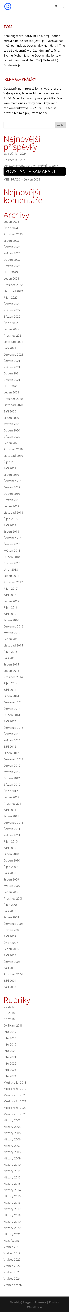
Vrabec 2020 (12, 1259)
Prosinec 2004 (13, 974)
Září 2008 (10, 911)
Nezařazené (12, 1241)
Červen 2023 (12, 247)
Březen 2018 (12, 563)
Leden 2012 (11, 797)
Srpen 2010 (11, 854)
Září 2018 (10, 525)
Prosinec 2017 (13, 582)
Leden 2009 (11, 892)
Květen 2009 (12, 886)
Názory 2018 (12, 1215)
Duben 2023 (12, 260)
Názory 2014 (12, 1190)
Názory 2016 (12, 1202)
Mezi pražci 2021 (15, 1101)
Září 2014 (10, 690)
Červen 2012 (12, 765)
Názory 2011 (12, 1171)
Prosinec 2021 (13, 335)
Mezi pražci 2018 (15, 1082)
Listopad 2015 (13, 645)
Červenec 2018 (13, 538)
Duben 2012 (12, 778)
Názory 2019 (12, 1222)
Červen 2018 (12, 544)
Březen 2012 (12, 784)
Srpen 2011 (11, 816)
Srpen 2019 (11, 475)
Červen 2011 (12, 829)
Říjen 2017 (10, 588)
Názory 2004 (12, 1127)
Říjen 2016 (10, 607)
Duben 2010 (12, 860)
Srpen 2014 (11, 696)
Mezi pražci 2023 (15, 1114)
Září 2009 (10, 873)
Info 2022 (10, 1063)
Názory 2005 (12, 1133)
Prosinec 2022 (13, 285)
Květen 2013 (12, 740)
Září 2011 (10, 810)
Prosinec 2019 (13, 449)
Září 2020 (10, 411)
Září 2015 (10, 658)
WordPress (34, 1307)
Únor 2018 (11, 569)
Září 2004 (10, 980)
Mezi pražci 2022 (15, 1108)
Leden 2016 (11, 639)
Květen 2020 (12, 424)
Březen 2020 (12, 437)
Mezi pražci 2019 (15, 1089)
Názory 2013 (12, 1183)
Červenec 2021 (13, 354)
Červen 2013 (12, 734)
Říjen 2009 (10, 867)
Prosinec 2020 (13, 399)
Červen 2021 (12, 361)
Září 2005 (10, 968)
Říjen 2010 (10, 841)
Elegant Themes (34, 1302)
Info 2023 (10, 1070)
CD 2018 (9, 1013)
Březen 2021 (12, 380)
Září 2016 (10, 614)
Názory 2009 (12, 1158)
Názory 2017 (12, 1209)
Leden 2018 (11, 576)
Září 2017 (10, 595)
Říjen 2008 (10, 905)
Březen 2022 (12, 316)
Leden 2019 (11, 506)
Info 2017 (10, 1032)
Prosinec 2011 (13, 803)
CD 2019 (9, 1019)
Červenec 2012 (13, 759)
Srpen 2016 (11, 620)
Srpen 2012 (11, 753)
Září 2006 (10, 955)
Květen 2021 (12, 367)
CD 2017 (9, 1006)
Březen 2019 (12, 500)
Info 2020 (10, 1051)
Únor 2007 (11, 943)
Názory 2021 (12, 1234)
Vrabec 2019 (12, 1253)
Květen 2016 (12, 633)
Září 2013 (10, 721)
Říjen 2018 (10, 519)
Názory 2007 (12, 1146)
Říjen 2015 (10, 652)
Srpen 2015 (11, 664)
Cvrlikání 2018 (13, 1025)
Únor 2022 (11, 323)
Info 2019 (10, 1044)
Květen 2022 (12, 310)
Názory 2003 (12, 1120)
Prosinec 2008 (13, 898)
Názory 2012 (12, 1177)
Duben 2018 (12, 557)
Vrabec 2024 (12, 1278)
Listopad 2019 (13, 456)
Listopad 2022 (13, 291)
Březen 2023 (12, 266)
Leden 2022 (11, 329)
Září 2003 (10, 987)
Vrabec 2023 (12, 1272)
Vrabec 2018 (12, 1247)
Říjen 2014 (10, 683)
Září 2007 (10, 936)
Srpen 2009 (11, 879)
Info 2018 (10, 1038)
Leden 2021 (11, 392)
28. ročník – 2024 (15, 153)
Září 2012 (10, 746)
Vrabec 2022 (12, 1266)
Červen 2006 (12, 962)
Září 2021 (10, 348)
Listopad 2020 (13, 405)
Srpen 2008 (11, 917)
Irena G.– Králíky (20, 79)
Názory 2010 (12, 1164)
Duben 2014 (12, 715)
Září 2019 (10, 468)
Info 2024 (10, 1076)
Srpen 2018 (11, 531)
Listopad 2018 (13, 512)
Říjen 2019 (10, 462)
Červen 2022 (12, 304)
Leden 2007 (11, 949)
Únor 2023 (11, 272)
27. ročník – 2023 (15, 160)
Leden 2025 (11, 221)
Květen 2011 (12, 835)
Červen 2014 (12, 709)
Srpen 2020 (11, 418)
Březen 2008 (12, 930)
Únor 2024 (11, 228)
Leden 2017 (11, 601)
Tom (8, 26)
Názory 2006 (12, 1139)
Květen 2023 (12, 253)
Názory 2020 (12, 1228)
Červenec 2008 (13, 924)
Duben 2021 (12, 373)
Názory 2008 (12, 1152)
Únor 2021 (11, 386)
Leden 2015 (11, 671)
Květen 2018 (12, 550)
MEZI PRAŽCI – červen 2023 (22, 179)
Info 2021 (10, 1057)
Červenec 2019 (13, 481)
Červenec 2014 (13, 702)
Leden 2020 (11, 443)
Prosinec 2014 (13, 677)
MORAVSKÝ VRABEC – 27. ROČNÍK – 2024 (31, 166)
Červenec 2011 (13, 822)
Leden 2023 (11, 278)
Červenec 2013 (13, 728)
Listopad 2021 (13, 342)
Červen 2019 (12, 487)
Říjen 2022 (10, 297)
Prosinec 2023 (13, 234)
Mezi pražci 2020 (15, 1095)
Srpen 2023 (11, 240)
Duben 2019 (12, 494)
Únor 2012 (11, 791)
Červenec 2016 (13, 626)
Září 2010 (10, 848)
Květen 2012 (12, 772)
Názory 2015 (12, 1196)
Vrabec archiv (13, 1285)
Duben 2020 (12, 430)
